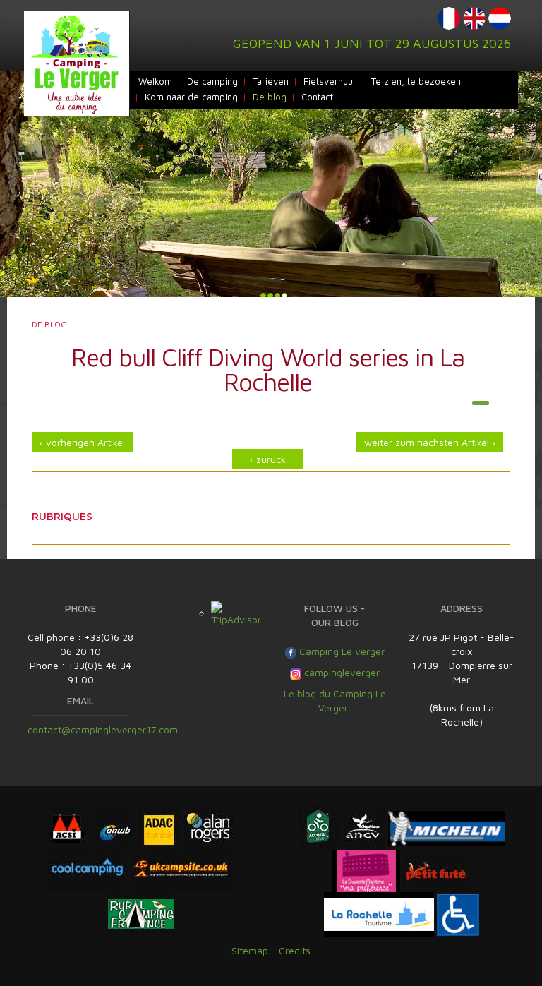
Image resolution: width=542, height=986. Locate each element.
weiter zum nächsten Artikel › (429, 442)
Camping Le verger (340, 651)
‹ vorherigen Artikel (82, 442)
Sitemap (249, 950)
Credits (295, 950)
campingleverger (342, 672)
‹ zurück (268, 459)
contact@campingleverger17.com (103, 729)
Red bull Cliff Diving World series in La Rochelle (267, 369)
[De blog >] (480, 403)
